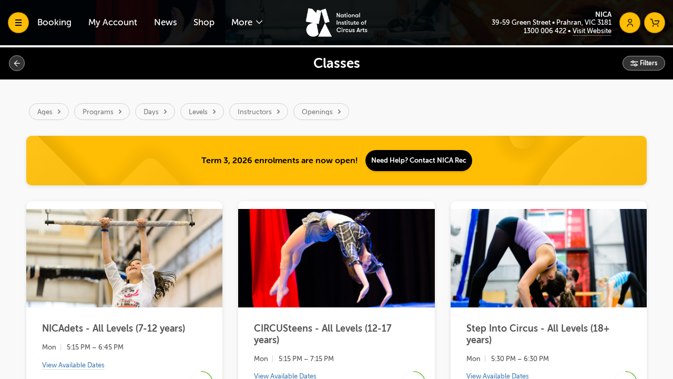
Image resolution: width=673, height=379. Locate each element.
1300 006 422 (546, 31)
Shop (204, 22)
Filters (647, 63)
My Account (112, 22)
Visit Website (592, 31)
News (165, 22)
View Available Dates (73, 365)
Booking (54, 22)
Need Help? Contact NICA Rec (418, 160)
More (242, 22)
